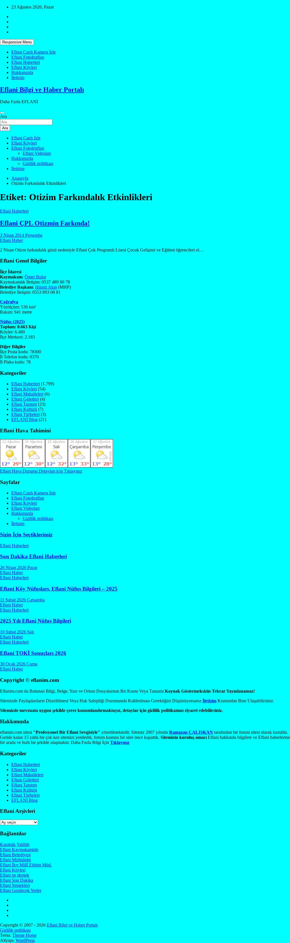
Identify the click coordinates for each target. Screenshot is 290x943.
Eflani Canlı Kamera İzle (33, 52)
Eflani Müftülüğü (15, 859)
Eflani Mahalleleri (27, 394)
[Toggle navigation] (2, 113)
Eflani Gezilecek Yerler (20, 890)
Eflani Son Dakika (16, 880)
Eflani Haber (11, 240)
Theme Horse (24, 935)
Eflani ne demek (14, 875)
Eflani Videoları (37, 153)
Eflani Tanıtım (24, 404)
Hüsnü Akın (46, 287)
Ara (3, 116)
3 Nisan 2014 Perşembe (21, 235)
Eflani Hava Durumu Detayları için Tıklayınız (41, 471)
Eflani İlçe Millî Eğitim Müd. (26, 864)
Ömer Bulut (35, 276)
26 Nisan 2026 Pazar (18, 567)
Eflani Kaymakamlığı (19, 849)
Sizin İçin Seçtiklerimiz (26, 535)
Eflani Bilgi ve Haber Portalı (42, 89)
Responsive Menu (17, 42)
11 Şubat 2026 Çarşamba (22, 599)
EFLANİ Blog (24, 419)
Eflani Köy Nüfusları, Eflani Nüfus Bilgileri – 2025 (59, 589)
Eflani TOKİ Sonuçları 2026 (33, 653)
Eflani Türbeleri (25, 414)
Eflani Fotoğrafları (27, 57)
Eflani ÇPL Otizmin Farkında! (45, 223)
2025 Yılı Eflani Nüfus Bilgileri (35, 621)
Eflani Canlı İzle (25, 138)
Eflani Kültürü (24, 409)
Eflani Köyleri (24, 67)
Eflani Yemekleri (15, 885)
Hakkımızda (22, 72)
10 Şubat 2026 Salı (17, 631)
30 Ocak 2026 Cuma (18, 663)
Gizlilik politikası (38, 163)
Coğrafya (9, 301)
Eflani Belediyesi (15, 854)
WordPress (25, 940)
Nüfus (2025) (12, 321)
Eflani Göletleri (25, 399)
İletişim (17, 77)
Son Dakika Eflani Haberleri (33, 556)
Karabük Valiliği (14, 844)
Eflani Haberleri (25, 62)
